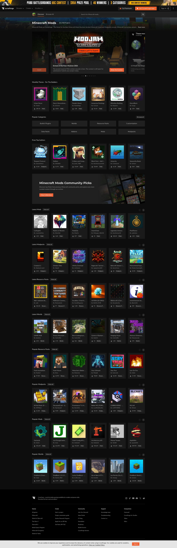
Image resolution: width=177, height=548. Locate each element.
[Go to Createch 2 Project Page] (40, 261)
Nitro (125, 521)
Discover (41, 14)
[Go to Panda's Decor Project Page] (78, 98)
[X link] (140, 498)
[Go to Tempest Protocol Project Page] (40, 156)
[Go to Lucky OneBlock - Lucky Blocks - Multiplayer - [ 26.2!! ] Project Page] (78, 471)
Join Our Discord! (83, 512)
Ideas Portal (81, 515)
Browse (19, 8)
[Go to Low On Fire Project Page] (136, 366)
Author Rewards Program (62, 518)
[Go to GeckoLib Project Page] (40, 436)
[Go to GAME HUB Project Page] (40, 331)
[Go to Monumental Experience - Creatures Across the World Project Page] (136, 261)
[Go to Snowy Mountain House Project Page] (59, 331)
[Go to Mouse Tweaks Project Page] (117, 436)
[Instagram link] (126, 498)
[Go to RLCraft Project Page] (136, 401)
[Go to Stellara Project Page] (59, 156)
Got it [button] (136, 544)
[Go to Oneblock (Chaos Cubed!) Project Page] (40, 471)
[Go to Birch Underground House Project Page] (78, 331)
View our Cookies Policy (97, 545)
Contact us (104, 518)
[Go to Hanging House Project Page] (117, 331)
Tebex (125, 518)
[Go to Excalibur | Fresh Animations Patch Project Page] (78, 296)
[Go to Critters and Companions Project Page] (78, 156)
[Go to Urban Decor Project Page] (40, 98)
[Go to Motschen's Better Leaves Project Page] (78, 366)
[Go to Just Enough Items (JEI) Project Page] (59, 436)
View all (46, 209)
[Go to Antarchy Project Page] (117, 156)
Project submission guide (62, 515)
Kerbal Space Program (38, 527)
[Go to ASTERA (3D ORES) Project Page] (98, 296)
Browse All (50, 14)
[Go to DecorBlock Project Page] (136, 98)
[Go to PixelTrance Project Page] (136, 226)
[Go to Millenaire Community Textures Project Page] (59, 296)
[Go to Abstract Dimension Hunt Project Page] (136, 331)
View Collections (46, 195)
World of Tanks (36, 533)
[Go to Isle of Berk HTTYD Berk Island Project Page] (98, 471)
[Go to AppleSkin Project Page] (136, 436)
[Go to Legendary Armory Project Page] (117, 226)
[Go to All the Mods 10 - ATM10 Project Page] (40, 401)
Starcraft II (35, 524)
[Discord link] (137, 498)
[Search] (143, 14)
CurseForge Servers (83, 530)
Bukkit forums (82, 527)
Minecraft (35, 515)
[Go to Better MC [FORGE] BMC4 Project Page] (98, 401)
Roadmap (81, 524)
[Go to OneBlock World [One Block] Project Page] (136, 471)
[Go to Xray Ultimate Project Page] (98, 366)
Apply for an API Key (61, 521)
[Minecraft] (34, 14)
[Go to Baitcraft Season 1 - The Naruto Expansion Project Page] (117, 261)
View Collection (112, 70)
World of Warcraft (37, 518)
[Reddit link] (144, 498)
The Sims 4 (35, 521)
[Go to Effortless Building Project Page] (117, 98)
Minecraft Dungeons (38, 530)
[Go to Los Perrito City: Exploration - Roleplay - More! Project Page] (117, 471)
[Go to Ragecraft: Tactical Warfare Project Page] (98, 261)
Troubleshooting (105, 515)
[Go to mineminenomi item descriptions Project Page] (136, 296)
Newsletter (81, 521)
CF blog (80, 518)
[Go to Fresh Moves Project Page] (59, 366)
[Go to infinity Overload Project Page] (78, 261)
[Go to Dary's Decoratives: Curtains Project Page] (59, 98)
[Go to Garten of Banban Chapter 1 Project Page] (98, 331)
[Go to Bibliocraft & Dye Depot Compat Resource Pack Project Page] (117, 296)
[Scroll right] (143, 210)
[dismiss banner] (174, 3)
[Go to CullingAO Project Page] (40, 226)
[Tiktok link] (130, 498)
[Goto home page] (8, 8)
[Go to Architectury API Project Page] (98, 436)
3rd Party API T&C (60, 524)
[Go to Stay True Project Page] (117, 366)
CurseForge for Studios (130, 515)
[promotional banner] (88, 3)
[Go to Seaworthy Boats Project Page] (136, 156)
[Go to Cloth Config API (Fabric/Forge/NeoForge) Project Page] (78, 436)
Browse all (140, 117)
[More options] (173, 8)
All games (34, 512)
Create (28, 8)
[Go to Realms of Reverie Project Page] (59, 226)
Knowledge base (105, 512)
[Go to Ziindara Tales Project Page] (59, 261)
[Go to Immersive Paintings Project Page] (98, 98)
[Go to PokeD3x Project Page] (78, 226)
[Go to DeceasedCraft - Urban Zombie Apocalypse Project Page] (59, 401)
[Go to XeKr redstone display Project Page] (40, 296)
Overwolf (126, 512)
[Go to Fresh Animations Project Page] (40, 366)
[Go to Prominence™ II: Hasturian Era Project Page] (78, 401)
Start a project (59, 512)
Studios (38, 8)
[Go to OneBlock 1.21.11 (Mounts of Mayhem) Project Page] (59, 471)
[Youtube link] (133, 498)
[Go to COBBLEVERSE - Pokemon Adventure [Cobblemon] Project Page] (117, 401)
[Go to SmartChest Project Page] (98, 226)
